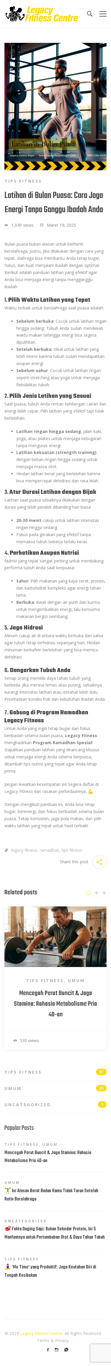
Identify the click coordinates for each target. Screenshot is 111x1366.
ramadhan (49, 850)
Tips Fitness (23, 181)
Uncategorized (53, 1104)
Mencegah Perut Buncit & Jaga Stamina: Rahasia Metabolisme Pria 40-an (55, 1004)
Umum (76, 980)
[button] (88, 892)
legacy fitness (24, 850)
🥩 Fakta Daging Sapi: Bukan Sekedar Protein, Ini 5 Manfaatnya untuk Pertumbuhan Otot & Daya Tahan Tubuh (54, 1233)
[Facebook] (48, 1349)
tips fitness (72, 850)
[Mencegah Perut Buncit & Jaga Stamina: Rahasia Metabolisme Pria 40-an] (55, 910)
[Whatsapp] (66, 1349)
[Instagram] (56, 1349)
